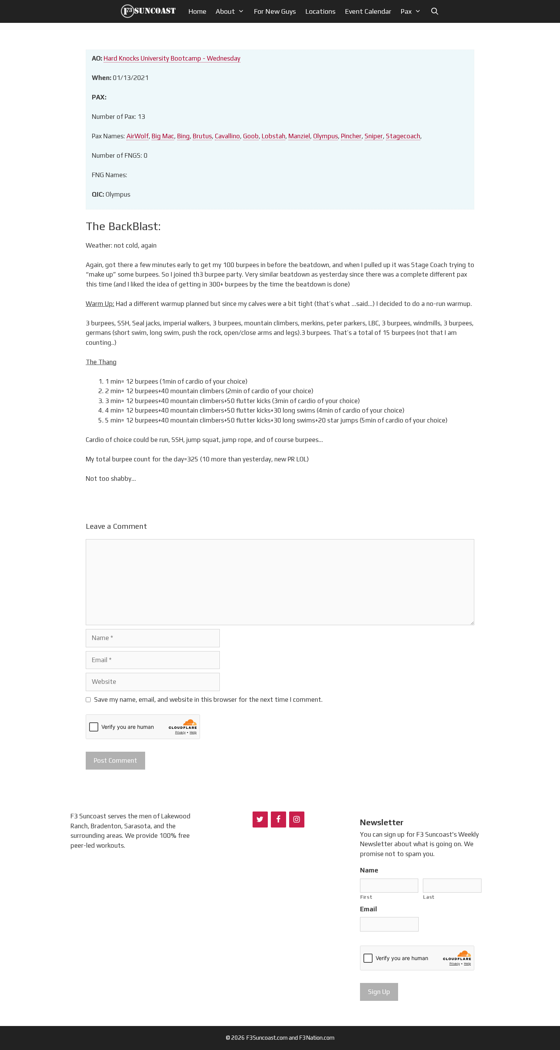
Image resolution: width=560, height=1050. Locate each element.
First (366, 897)
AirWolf (137, 136)
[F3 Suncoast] (150, 11)
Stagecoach (403, 136)
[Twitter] (260, 820)
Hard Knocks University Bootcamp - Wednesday (172, 58)
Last (429, 897)
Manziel (299, 136)
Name (369, 870)
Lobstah (273, 136)
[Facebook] (278, 820)
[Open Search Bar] (434, 11)
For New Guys (275, 11)
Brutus (202, 136)
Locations (320, 11)
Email (368, 909)
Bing (183, 136)
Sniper (374, 136)
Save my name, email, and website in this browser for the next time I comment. (208, 699)
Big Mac (163, 136)
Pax (406, 11)
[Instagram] (296, 820)
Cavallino (227, 136)
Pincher (351, 136)
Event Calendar (368, 11)
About (225, 11)
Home (197, 11)
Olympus (325, 136)
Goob (251, 136)
